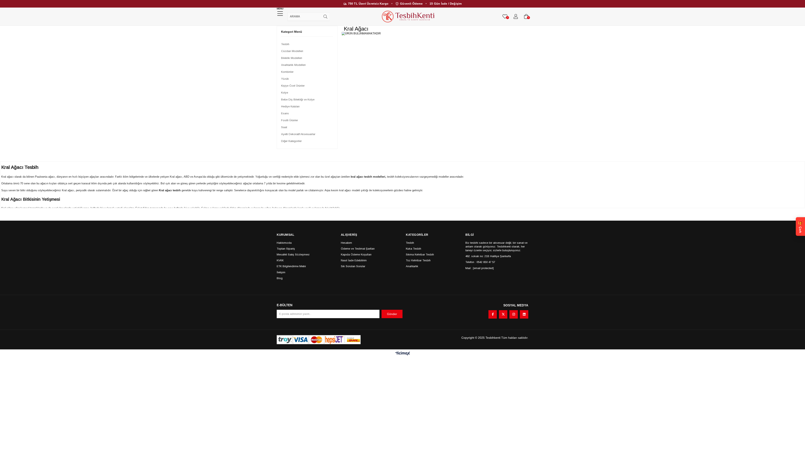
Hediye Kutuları (290, 106)
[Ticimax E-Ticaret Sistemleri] (402, 353)
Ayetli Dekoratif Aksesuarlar (298, 134)
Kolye (284, 92)
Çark (800, 226)
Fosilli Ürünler (289, 120)
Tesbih (285, 44)
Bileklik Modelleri (291, 58)
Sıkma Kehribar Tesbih (420, 254)
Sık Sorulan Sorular (353, 266)
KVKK (280, 260)
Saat (284, 127)
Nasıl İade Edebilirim (354, 260)
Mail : (479, 268)
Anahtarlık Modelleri (293, 64)
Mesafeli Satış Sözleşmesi (293, 254)
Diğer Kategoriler (291, 141)
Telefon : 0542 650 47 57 (480, 262)
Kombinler (287, 71)
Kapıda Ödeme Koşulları (356, 254)
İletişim (281, 272)
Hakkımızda (284, 242)
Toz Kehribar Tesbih (418, 260)
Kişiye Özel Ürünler (293, 85)
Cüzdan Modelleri (292, 51)
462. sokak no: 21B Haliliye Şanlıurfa (488, 256)
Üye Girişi (516, 16)
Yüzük (285, 78)
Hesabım (346, 242)
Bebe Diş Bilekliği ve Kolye (297, 99)
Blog (280, 278)
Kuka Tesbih (413, 248)
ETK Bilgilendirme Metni (291, 266)
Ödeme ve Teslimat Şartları (358, 248)
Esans (285, 113)
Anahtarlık (412, 266)
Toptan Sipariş (286, 248)
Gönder (392, 314)
